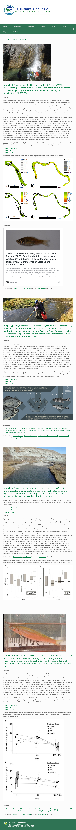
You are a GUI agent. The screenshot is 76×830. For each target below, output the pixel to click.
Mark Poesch (27, 289)
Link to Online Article (11, 148)
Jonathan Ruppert (18, 436)
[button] (73, 29)
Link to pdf (8, 150)
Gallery (64, 26)
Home (5, 26)
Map (4, 32)
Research (31, 26)
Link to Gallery (9, 152)
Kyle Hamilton (61, 436)
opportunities (42, 289)
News (53, 26)
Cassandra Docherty (30, 436)
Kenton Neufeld (17, 289)
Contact (15, 32)
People (43, 26)
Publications (17, 26)
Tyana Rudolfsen (41, 436)
